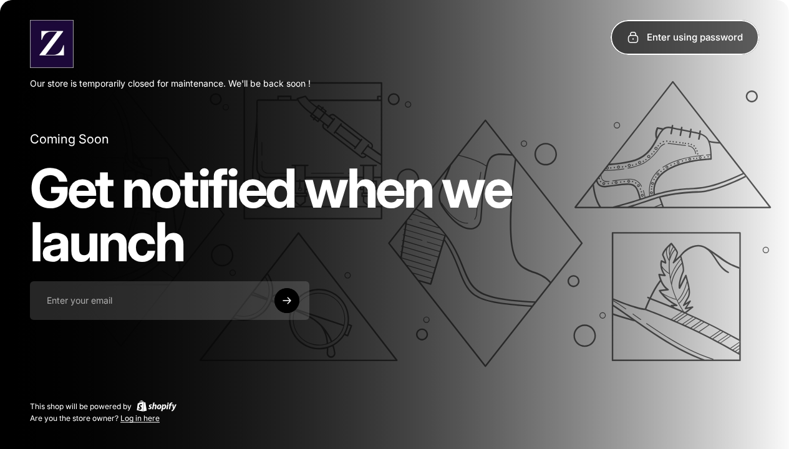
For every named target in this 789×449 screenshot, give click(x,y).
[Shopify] (157, 406)
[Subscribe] (286, 300)
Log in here (140, 418)
